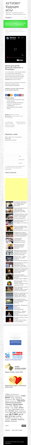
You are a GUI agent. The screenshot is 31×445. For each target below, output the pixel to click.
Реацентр (7, 406)
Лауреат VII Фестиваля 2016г (13, 359)
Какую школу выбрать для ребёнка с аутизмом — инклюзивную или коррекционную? (15, 104)
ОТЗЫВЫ (20, 430)
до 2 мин (19, 412)
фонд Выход (14, 421)
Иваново (12, 397)
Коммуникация (18, 397)
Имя (20, 156)
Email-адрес (21, 159)
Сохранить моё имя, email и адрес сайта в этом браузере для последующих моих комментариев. (15, 168)
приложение (7, 419)
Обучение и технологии (14, 114)
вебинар (16, 411)
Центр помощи (16, 409)
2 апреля (7, 394)
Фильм (21, 407)
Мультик (7, 401)
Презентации (18, 404)
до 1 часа (13, 412)
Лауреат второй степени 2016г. (14, 372)
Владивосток (17, 395)
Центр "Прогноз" (8, 409)
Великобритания (9, 396)
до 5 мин (13, 116)
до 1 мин (7, 412)
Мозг (14, 399)
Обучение (18, 116)
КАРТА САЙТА (15, 430)
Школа (11, 117)
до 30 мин (18, 416)
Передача (8, 404)
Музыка (22, 399)
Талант (16, 407)
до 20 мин (12, 416)
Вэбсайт (20, 163)
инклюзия (8, 418)
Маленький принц (8, 399)
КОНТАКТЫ (7, 430)
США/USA (15, 406)
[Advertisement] (16, 189)
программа (14, 419)
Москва (18, 399)
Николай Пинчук (13, 401)
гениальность (22, 411)
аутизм (11, 411)
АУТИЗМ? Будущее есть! (13, 7)
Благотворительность (15, 394)
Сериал (11, 407)
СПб (11, 406)
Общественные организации (13, 402)
